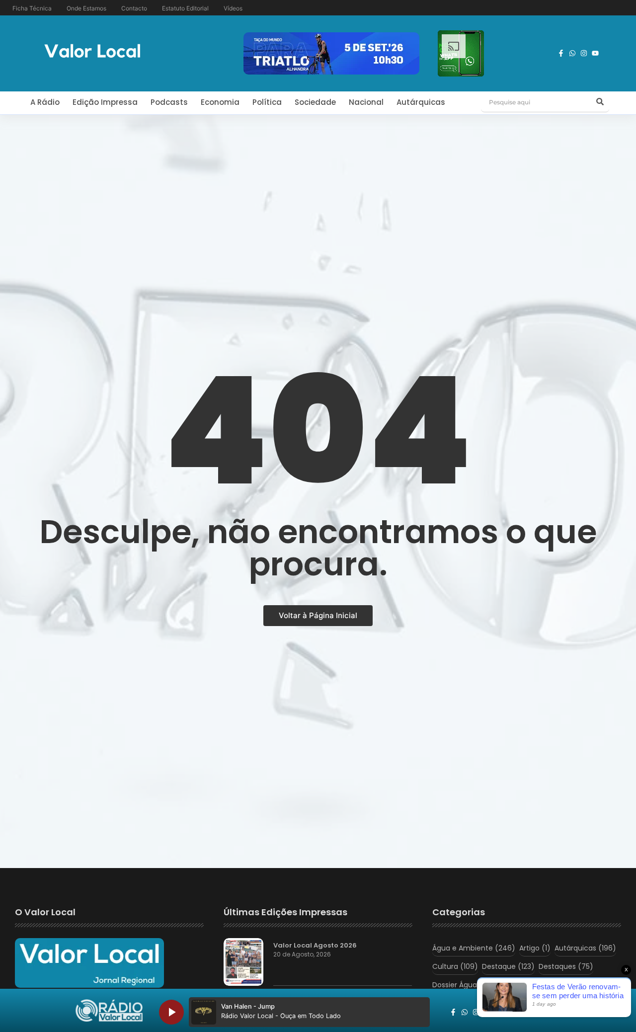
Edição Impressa (105, 102)
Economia (220, 102)
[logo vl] (92, 52)
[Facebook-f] (560, 53)
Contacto (134, 8)
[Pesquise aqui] (600, 102)
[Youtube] (595, 53)
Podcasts (169, 102)
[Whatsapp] (572, 53)
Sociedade (315, 102)
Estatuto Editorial (185, 8)
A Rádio (45, 102)
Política (267, 102)
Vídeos (233, 8)
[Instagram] (583, 53)
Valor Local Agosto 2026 (315, 945)
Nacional (366, 102)
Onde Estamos (86, 8)
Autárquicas (421, 102)
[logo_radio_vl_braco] (109, 1011)
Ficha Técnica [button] (32, 8)
